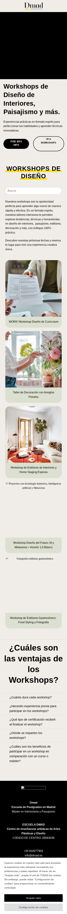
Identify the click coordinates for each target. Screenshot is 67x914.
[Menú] (5, 6)
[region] (33, 886)
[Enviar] (57, 191)
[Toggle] (6, 698)
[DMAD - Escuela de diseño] (33, 6)
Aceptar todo (33, 898)
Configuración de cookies (33, 907)
